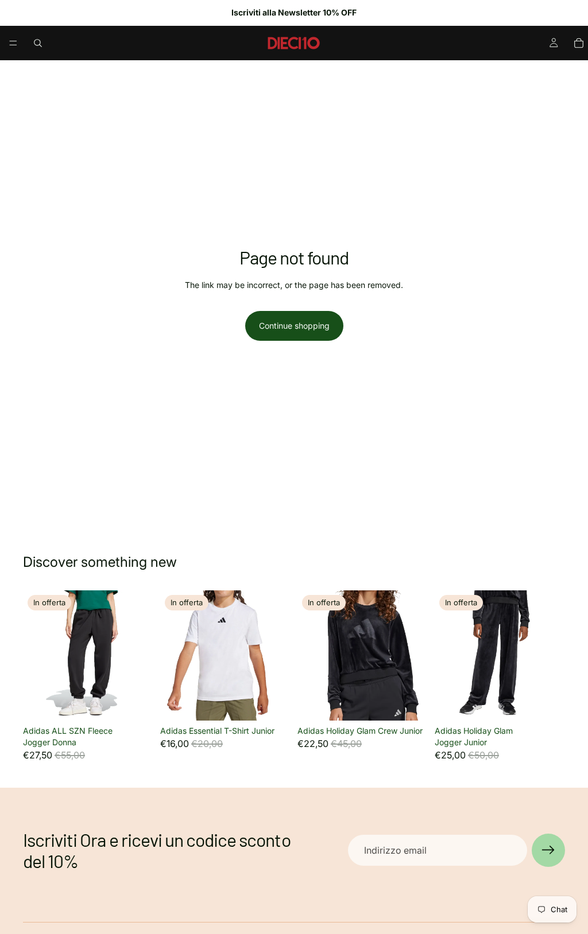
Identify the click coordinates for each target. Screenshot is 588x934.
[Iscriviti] (548, 850)
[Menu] (13, 43)
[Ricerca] (38, 43)
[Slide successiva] (140, 655)
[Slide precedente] (35, 655)
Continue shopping (294, 325)
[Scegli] (135, 703)
